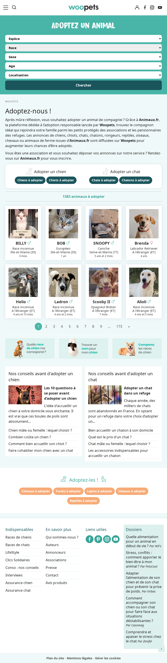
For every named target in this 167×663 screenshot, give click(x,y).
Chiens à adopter (30, 180)
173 (119, 326)
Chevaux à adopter (36, 491)
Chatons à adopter (136, 180)
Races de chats (17, 544)
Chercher (83, 85)
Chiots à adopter (61, 180)
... (109, 326)
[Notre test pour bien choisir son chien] (30, 348)
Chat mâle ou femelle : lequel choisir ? (119, 443)
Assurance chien (18, 582)
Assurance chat (18, 590)
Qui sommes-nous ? (62, 537)
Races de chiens (18, 537)
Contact (52, 575)
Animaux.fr (30, 158)
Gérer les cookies (108, 658)
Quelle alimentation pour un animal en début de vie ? (143, 541)
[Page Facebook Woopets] (145, 7)
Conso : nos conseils (22, 567)
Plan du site (55, 658)
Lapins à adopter (99, 491)
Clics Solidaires (17, 560)
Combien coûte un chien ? (29, 437)
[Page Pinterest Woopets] (98, 539)
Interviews (14, 575)
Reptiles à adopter (83, 501)
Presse (51, 567)
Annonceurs (56, 552)
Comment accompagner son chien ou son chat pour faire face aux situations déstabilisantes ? (141, 611)
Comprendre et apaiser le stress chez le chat (143, 636)
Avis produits (56, 582)
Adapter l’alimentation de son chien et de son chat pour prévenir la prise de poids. (144, 582)
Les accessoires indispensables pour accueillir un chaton (118, 453)
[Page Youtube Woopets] (160, 7)
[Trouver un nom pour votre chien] (83, 348)
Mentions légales (79, 658)
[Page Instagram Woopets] (152, 7)
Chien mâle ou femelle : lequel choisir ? (40, 430)
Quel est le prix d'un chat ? (110, 437)
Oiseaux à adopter (132, 491)
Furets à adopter (68, 491)
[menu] (6, 7)
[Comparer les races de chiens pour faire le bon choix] (137, 348)
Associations (56, 560)
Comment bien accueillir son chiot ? (37, 443)
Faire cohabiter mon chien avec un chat (40, 450)
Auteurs (52, 544)
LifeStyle (12, 552)
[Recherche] (14, 7)
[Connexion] (137, 7)
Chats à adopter (104, 180)
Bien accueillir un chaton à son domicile (120, 430)
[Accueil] (83, 7)
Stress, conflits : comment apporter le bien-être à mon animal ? (143, 560)
